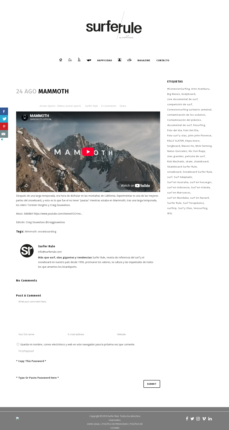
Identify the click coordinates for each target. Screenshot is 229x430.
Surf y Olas (185, 208)
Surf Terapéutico (193, 203)
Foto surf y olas (177, 135)
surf (169, 177)
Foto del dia (174, 130)
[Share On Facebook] (4, 111)
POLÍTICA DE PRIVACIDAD (115, 424)
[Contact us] (4, 134)
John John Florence (199, 135)
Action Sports (47, 106)
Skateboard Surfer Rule (182, 166)
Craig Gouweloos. (60, 205)
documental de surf (179, 125)
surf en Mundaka (178, 197)
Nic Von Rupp (197, 151)
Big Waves (173, 94)
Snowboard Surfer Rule (197, 171)
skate (189, 161)
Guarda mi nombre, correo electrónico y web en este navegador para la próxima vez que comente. (77, 344)
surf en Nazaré (199, 197)
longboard (173, 145)
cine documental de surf (182, 99)
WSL (169, 213)
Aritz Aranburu (200, 88)
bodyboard (188, 94)
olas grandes (175, 156)
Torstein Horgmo (37, 205)
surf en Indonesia (178, 187)
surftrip (172, 208)
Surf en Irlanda (200, 187)
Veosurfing (200, 208)
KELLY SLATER (175, 140)
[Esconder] (2, 140)
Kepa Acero (192, 140)
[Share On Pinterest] (4, 126)
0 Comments (108, 106)
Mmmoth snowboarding (40, 231)
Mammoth (119, 200)
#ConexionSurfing (178, 88)
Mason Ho (188, 145)
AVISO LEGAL (93, 424)
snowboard (174, 171)
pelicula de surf (195, 156)
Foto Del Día (190, 130)
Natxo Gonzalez (177, 151)
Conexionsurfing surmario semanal (189, 109)
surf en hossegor (201, 182)
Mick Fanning (204, 145)
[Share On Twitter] (4, 119)
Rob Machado (175, 161)
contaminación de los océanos (186, 114)
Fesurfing (199, 125)
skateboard (201, 161)
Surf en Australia (178, 182)
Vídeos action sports (69, 106)
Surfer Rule (91, 106)
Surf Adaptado (183, 177)
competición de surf (179, 104)
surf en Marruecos (179, 192)
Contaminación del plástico (184, 120)
